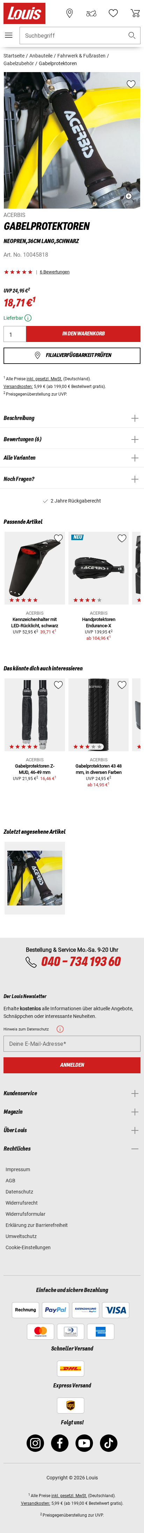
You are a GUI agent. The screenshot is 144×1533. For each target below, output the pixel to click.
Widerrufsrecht (22, 1203)
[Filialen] (69, 13)
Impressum (18, 1169)
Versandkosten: (18, 386)
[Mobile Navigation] (8, 35)
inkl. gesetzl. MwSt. (44, 378)
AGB (10, 1180)
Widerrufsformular (25, 1214)
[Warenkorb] (135, 13)
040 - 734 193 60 (80, 962)
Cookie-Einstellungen (28, 1247)
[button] (132, 35)
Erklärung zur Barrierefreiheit (37, 1225)
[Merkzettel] (113, 13)
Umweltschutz (21, 1236)
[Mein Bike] (91, 13)
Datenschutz (19, 1192)
